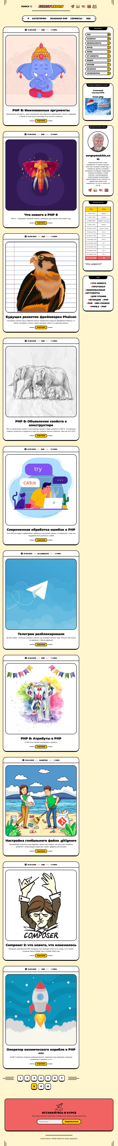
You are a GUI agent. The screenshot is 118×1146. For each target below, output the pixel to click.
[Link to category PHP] (98, 34)
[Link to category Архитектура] (98, 73)
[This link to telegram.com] (72, 6)
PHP (43, 30)
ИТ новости (43, 554)
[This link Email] (106, 190)
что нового (98, 283)
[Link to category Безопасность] (98, 43)
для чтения (99, 296)
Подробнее (41, 121)
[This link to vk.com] (83, 6)
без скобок (102, 303)
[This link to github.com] (77, 6)
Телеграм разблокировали (41, 634)
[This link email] (89, 6)
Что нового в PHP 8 (41, 215)
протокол (98, 286)
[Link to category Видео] (98, 60)
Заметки (43, 760)
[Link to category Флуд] (98, 47)
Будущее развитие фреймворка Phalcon (41, 317)
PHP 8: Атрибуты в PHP (41, 738)
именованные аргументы (95, 291)
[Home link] (28, 18)
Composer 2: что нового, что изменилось (41, 945)
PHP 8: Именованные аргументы (41, 110)
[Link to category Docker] (98, 64)
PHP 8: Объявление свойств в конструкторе (41, 423)
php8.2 (95, 306)
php (106, 299)
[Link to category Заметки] (98, 38)
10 (48, 1086)
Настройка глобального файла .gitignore (41, 840)
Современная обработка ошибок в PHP (41, 529)
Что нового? (93, 264)
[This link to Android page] (94, 6)
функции (95, 299)
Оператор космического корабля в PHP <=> (41, 1051)
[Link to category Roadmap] (98, 69)
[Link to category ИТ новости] (98, 56)
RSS (88, 18)
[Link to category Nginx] (98, 51)
